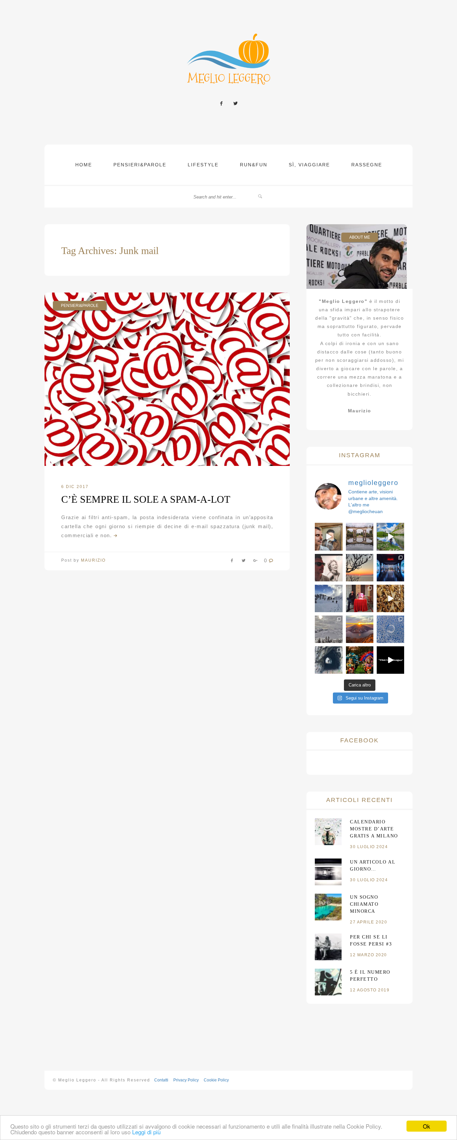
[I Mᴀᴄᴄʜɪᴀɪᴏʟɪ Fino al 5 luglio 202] (328, 536)
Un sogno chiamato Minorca (364, 904)
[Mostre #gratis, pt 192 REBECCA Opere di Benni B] (359, 598)
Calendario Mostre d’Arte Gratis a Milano (374, 828)
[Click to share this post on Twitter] (243, 562)
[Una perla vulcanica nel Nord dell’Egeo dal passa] (359, 567)
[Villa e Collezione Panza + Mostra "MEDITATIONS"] (359, 536)
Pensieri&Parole (139, 164)
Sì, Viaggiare (309, 164)
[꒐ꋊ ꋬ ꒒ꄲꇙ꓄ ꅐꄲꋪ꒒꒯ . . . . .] (328, 598)
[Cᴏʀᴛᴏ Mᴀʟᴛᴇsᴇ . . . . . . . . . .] (390, 598)
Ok (426, 1126)
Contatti (160, 1080)
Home (83, 164)
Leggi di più (146, 1132)
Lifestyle (203, 164)
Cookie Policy (216, 1080)
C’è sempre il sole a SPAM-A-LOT (145, 499)
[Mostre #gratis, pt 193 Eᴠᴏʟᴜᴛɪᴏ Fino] (390, 567)
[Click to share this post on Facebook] (231, 562)
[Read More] (115, 535)
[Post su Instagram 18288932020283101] (390, 660)
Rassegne (366, 164)
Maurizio (93, 560)
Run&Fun (253, 164)
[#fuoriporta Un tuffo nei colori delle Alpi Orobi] (390, 536)
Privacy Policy (185, 1080)
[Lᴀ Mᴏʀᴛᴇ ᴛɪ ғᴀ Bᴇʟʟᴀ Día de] (359, 660)
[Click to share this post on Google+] (255, 562)
